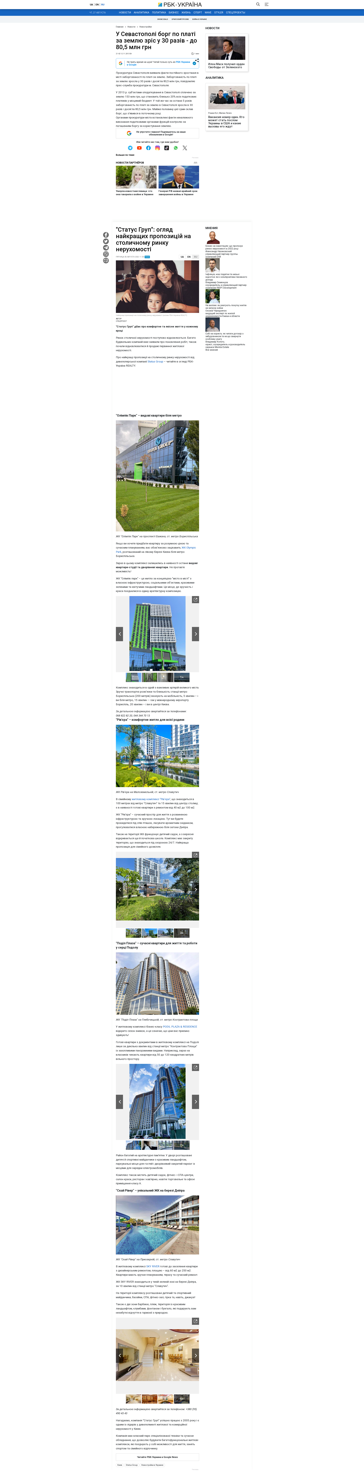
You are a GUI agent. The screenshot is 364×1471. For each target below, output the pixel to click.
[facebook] (106, 235)
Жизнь (186, 12)
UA (182, 256)
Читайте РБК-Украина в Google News (157, 1457)
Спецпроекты (235, 12)
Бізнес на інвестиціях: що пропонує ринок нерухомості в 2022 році (224, 247)
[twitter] (106, 241)
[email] (106, 260)
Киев (119, 1465)
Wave (208, 12)
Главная (119, 27)
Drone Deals (162, 19)
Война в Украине (199, 19)
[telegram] (106, 248)
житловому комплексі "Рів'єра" (151, 799)
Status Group (155, 361)
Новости (125, 12)
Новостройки (145, 27)
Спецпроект (121, 321)
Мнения (211, 228)
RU (195, 256)
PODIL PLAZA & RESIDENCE (180, 1026)
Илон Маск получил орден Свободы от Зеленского (226, 65)
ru (102, 4)
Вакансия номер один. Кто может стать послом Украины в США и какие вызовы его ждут (226, 121)
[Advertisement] (157, 391)
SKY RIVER (152, 1266)
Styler (218, 12)
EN (189, 256)
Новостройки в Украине (152, 1465)
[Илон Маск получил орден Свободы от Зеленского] (226, 48)
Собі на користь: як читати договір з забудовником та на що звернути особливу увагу (224, 336)
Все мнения (211, 349)
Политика (159, 12)
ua (91, 4)
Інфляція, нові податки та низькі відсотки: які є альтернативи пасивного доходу (226, 277)
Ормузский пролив (180, 19)
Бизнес (174, 12)
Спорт (198, 12)
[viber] (106, 254)
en (97, 4)
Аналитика (141, 12)
